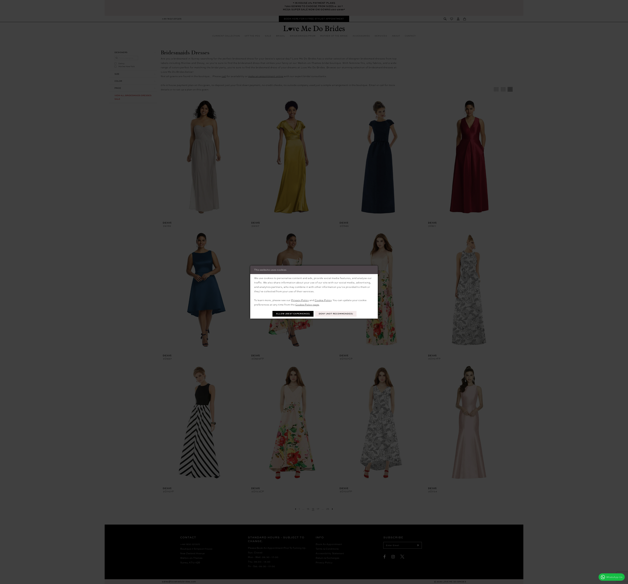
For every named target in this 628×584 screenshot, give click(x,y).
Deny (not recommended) (336, 313)
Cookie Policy (323, 300)
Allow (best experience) (293, 313)
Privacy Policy (300, 300)
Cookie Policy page (307, 304)
